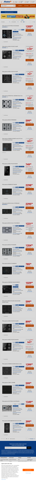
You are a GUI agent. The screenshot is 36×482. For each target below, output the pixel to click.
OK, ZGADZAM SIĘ (28, 469)
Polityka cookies (3, 479)
